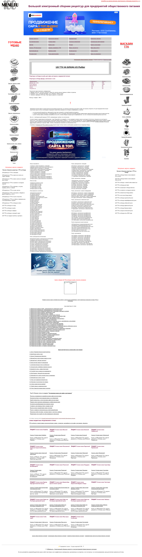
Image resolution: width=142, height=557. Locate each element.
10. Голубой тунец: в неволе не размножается (40, 371)
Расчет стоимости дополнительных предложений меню (44, 410)
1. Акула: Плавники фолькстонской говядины (40, 352)
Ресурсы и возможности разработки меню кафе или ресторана (45, 396)
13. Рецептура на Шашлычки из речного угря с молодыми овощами (46, 323)
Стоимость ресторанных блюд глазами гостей (41, 406)
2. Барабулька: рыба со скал (36, 354)
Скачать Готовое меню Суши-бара (99, 470)
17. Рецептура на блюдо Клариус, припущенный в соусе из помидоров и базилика (50, 328)
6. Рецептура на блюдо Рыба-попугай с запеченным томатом (45, 314)
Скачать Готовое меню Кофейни (38, 435)
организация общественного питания (57, 535)
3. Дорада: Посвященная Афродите (38, 356)
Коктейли (126, 158)
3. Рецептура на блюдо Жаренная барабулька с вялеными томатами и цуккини (49, 311)
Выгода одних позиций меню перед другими (41, 408)
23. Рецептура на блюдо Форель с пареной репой (42, 336)
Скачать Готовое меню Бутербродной (35, 471)
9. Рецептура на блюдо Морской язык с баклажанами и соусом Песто (47, 318)
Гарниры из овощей (126, 105)
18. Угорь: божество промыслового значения (40, 388)
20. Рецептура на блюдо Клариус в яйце (40, 332)
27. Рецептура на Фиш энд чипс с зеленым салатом (42, 340)
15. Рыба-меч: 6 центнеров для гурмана (39, 382)
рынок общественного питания (39, 535)
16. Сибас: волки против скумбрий (37, 384)
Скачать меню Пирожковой (98, 453)
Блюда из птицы (126, 76)
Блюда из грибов (14, 124)
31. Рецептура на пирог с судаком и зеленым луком (42, 345)
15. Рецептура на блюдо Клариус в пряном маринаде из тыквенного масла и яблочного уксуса (53, 326)
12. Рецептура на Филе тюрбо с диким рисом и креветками (44, 322)
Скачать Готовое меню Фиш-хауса (58, 522)
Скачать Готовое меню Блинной (79, 435)
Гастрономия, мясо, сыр (14, 93)
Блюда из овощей (14, 135)
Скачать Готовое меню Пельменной (58, 453)
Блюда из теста (14, 152)
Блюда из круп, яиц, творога (14, 143)
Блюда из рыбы (126, 85)
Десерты (126, 128)
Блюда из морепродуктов (126, 94)
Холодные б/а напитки (126, 147)
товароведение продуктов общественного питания (97, 535)
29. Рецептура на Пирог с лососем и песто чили (41, 343)
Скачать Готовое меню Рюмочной (58, 470)
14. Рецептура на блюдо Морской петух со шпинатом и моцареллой (46, 324)
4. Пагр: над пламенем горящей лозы (38, 379)
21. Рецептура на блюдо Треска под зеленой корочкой (43, 333)
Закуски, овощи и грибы (14, 83)
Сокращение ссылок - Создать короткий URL (71, 546)
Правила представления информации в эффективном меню (45, 402)
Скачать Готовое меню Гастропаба (79, 522)
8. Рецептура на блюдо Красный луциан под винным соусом (45, 317)
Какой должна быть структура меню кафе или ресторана (44, 400)
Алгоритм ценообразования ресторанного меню (42, 404)
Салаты (14, 74)
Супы (14, 163)
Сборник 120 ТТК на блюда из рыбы (44, 125)
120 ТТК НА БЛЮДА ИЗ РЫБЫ (70, 67)
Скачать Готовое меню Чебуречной (100, 435)
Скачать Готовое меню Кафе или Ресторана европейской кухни (58, 505)
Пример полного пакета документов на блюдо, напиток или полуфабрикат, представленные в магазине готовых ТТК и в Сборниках (70, 300)
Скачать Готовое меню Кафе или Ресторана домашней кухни (38, 505)
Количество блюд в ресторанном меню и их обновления (44, 398)
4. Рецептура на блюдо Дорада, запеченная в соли (42, 312)
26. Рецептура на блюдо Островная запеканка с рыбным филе (45, 339)
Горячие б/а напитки (126, 137)
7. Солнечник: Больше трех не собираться (39, 364)
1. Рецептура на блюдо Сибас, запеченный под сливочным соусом (46, 308)
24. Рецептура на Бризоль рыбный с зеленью (41, 337)
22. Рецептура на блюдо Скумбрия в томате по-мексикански (44, 334)
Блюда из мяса (126, 67)
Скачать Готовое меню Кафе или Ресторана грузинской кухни (79, 505)
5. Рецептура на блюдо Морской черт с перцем (41, 313)
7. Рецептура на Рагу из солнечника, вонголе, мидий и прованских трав (47, 316)
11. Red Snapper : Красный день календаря (40, 373)
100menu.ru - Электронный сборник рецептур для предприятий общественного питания (71, 549)
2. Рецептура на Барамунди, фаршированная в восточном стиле (46, 310)
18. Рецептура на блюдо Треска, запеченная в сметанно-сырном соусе (47, 329)
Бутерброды (14, 67)
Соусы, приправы (126, 116)
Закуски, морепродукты (14, 113)
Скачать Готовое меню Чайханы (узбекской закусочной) (99, 505)
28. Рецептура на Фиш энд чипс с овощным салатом (43, 342)
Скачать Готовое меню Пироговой (79, 453)
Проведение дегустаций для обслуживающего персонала (44, 414)
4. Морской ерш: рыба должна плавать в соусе (40, 358)
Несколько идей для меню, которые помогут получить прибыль (46, 412)
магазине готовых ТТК (92, 120)
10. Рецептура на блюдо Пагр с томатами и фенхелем (43, 319)
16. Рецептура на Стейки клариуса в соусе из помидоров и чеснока (46, 327)
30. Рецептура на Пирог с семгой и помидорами (41, 344)
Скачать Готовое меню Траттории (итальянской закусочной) (99, 488)
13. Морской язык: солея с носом (37, 377)
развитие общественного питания (75, 535)
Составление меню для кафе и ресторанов (60, 393)
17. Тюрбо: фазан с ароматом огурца (38, 386)
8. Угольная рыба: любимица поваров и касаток (41, 367)
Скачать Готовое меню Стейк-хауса (39, 522)
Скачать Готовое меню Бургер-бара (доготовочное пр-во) (39, 488)
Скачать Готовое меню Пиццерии (79, 470)
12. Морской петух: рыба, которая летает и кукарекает (42, 375)
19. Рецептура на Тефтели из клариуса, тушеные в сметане (44, 331)
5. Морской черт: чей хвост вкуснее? (38, 360)
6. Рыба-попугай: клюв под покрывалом (39, 362)
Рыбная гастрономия (14, 103)
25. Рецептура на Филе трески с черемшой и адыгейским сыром (45, 338)
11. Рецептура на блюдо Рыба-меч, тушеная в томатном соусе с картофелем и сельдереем (52, 321)
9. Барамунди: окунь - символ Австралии (39, 369)
